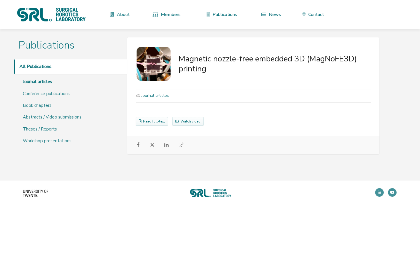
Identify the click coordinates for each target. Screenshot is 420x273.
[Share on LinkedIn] (166, 145)
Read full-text (153, 121)
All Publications (35, 66)
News (274, 14)
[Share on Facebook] (138, 145)
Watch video (190, 121)
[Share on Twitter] (152, 145)
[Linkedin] (379, 192)
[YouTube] (392, 192)
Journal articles (37, 82)
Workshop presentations (47, 141)
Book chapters (37, 105)
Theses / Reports (40, 129)
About (123, 14)
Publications (224, 14)
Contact (315, 14)
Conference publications (46, 94)
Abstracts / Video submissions (52, 117)
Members (170, 14)
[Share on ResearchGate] (181, 145)
